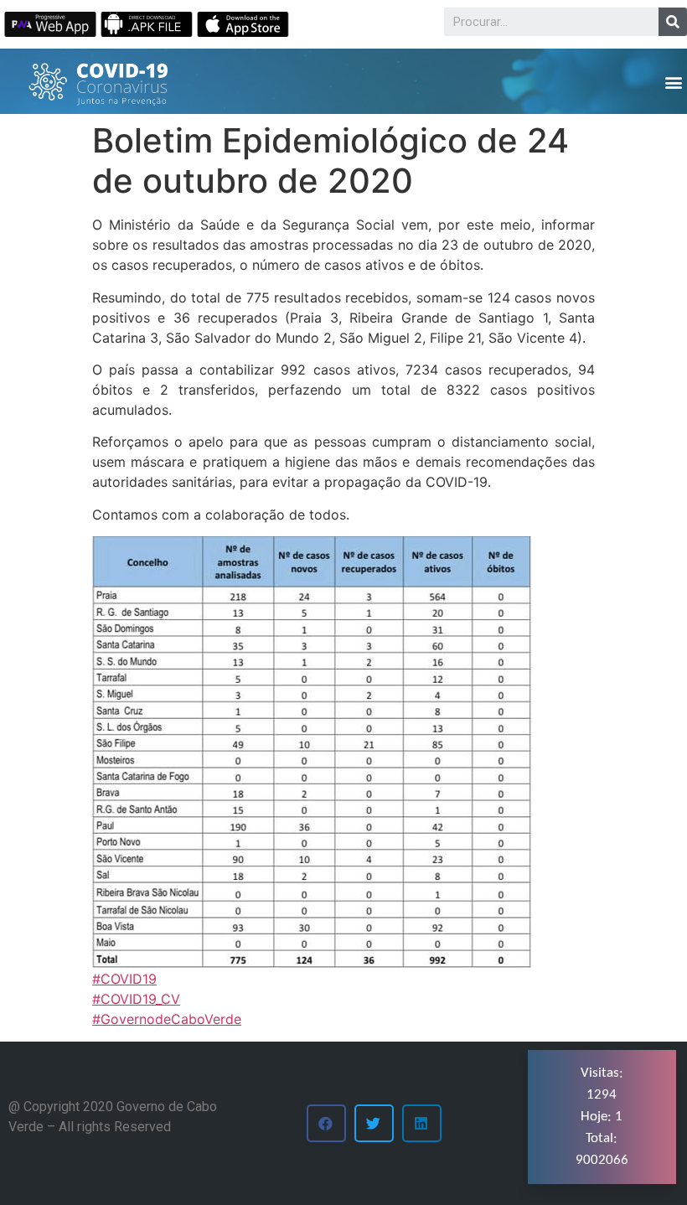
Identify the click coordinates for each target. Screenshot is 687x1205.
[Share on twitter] (374, 1123)
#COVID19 (124, 978)
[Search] (673, 22)
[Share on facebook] (326, 1123)
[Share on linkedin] (422, 1123)
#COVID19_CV (136, 998)
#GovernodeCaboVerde (166, 1019)
